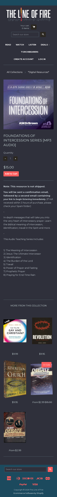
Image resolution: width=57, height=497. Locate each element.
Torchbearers (29, 52)
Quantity (8, 152)
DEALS (44, 44)
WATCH (20, 44)
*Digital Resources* (38, 72)
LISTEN (32, 44)
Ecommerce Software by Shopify (28, 493)
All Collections (14, 72)
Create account (24, 59)
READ (8, 44)
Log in (42, 59)
